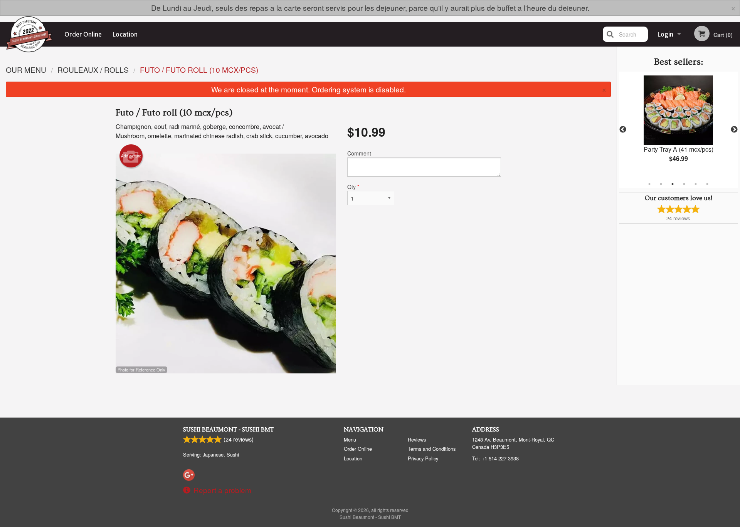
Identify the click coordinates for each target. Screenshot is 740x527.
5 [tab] (696, 184)
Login (665, 34)
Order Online (83, 34)
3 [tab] (672, 184)
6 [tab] (707, 184)
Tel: (495, 458)
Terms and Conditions (432, 448)
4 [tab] (684, 184)
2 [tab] (661, 184)
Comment (359, 153)
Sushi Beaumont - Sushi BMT (228, 429)
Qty (353, 187)
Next (734, 130)
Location (125, 34)
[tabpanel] (678, 125)
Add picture (131, 156)
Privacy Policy (423, 458)
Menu (350, 439)
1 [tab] (649, 184)
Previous (623, 130)
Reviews (417, 439)
